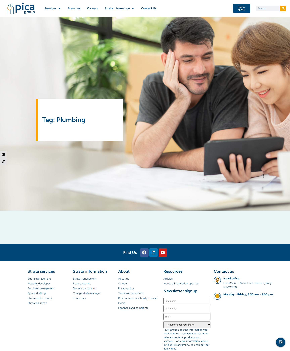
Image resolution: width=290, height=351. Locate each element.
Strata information (117, 8)
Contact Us (148, 8)
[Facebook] (144, 252)
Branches (74, 8)
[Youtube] (163, 252)
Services (50, 8)
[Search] (283, 8)
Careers (92, 8)
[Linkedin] (153, 252)
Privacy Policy (181, 344)
